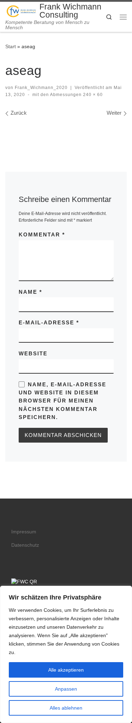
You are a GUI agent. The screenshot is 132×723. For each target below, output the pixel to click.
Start (10, 46)
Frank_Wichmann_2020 (41, 87)
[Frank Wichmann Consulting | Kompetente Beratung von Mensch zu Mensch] (21, 10)
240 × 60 (92, 94)
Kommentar (42, 234)
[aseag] (66, 132)
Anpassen (66, 689)
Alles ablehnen (66, 708)
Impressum (23, 531)
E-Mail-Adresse (49, 322)
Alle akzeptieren (66, 670)
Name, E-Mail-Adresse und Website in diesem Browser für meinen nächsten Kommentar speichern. (62, 400)
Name (30, 292)
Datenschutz (25, 545)
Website (33, 353)
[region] (66, 654)
